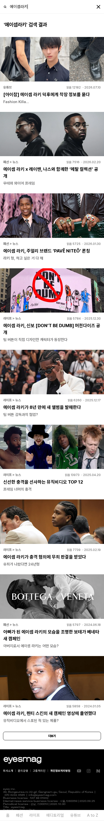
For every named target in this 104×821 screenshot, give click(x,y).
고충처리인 (39, 770)
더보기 (52, 736)
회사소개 (8, 770)
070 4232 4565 (15, 795)
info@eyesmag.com (43, 795)
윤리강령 (23, 770)
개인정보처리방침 (60, 770)
